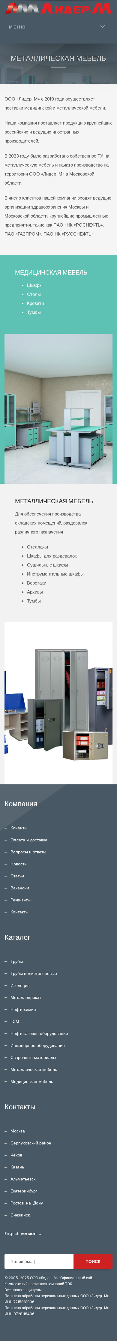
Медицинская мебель (31, 1081)
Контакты (19, 912)
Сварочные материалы (33, 1057)
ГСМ (14, 1021)
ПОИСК (93, 1261)
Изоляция (20, 985)
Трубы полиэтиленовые (33, 973)
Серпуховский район (30, 1143)
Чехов (16, 1155)
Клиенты (18, 828)
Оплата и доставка (28, 840)
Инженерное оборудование (37, 1045)
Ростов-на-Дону (26, 1203)
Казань (17, 1167)
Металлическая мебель (33, 1069)
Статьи (17, 876)
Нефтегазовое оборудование (39, 1033)
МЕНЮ (17, 27)
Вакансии (19, 888)
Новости (18, 864)
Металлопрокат (25, 997)
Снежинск (20, 1215)
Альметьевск (22, 1179)
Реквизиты (20, 900)
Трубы (16, 961)
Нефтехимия (23, 1009)
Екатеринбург (23, 1191)
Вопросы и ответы (28, 852)
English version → (23, 1234)
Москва (17, 1131)
